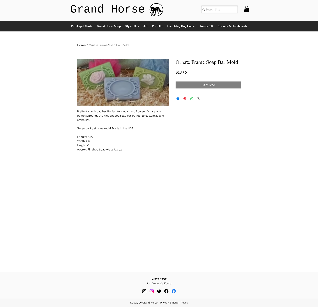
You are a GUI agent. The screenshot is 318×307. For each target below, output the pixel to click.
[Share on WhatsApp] (192, 99)
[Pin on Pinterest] (185, 99)
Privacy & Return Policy (174, 302)
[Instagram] (144, 291)
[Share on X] (199, 99)
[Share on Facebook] (178, 99)
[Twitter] (159, 291)
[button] (246, 9)
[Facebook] (166, 291)
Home (81, 45)
